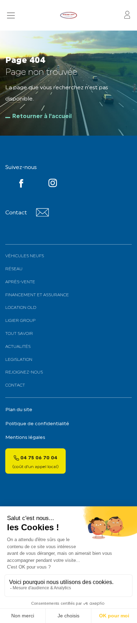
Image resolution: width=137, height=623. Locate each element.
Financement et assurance (37, 295)
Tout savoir (19, 334)
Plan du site (18, 410)
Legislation (18, 360)
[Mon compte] (127, 15)
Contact (15, 385)
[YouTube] (52, 184)
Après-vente (20, 282)
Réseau (13, 269)
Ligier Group (20, 321)
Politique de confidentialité (37, 424)
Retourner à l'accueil (42, 116)
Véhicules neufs (24, 256)
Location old (20, 308)
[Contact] (42, 215)
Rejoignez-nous (24, 372)
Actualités (18, 347)
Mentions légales (25, 437)
